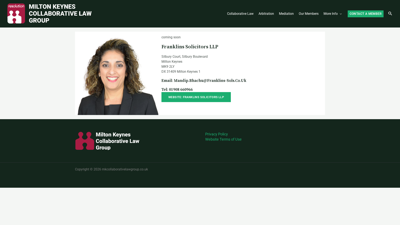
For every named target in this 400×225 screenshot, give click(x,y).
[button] (366, 13)
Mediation (286, 14)
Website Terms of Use (223, 139)
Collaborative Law (240, 14)
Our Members (309, 14)
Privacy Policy (216, 134)
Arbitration (266, 14)
